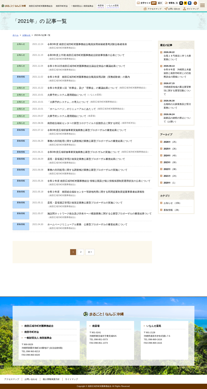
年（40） (171, 155)
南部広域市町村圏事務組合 (38, 326)
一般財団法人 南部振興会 (38, 338)
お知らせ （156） (173, 203)
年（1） (170, 182)
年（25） (171, 142)
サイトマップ (193, 9)
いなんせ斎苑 (154, 326)
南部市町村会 (31, 332)
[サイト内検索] (195, 3)
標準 (154, 3)
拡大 (160, 3)
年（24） (171, 176)
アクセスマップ (154, 9)
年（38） (171, 169)
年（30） (171, 162)
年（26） (171, 148)
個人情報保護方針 (51, 379)
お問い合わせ (174, 9)
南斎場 (96, 326)
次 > (90, 252)
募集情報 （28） (172, 210)
